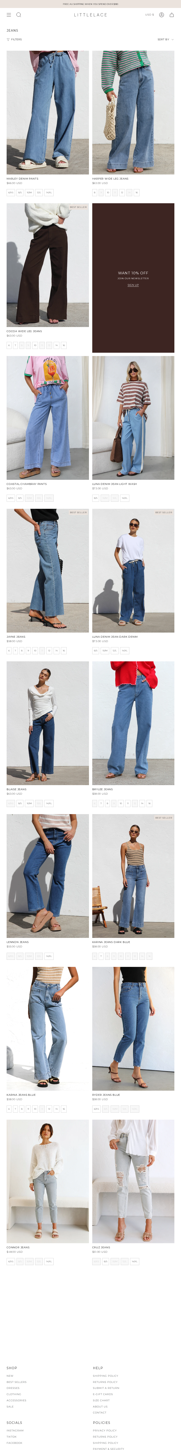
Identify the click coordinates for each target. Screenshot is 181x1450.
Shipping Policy (105, 1375)
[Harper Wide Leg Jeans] (133, 112)
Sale (10, 1406)
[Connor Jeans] (48, 1181)
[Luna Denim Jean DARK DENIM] (133, 571)
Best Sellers (17, 1382)
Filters (16, 39)
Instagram (15, 1430)
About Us (100, 1406)
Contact (99, 1412)
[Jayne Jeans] (48, 571)
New (10, 1375)
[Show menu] (8, 15)
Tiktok (12, 1436)
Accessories (16, 1400)
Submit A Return (106, 1388)
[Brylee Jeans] (133, 723)
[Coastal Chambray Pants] (48, 418)
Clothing (14, 1394)
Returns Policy (105, 1382)
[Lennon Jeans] (48, 876)
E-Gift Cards (103, 1394)
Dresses (13, 1388)
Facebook (15, 1442)
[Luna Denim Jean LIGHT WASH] (133, 418)
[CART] (172, 15)
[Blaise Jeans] (48, 723)
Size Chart (101, 1400)
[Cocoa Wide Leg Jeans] (48, 265)
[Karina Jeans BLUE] (48, 1029)
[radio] (11, 192)
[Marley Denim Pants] (48, 112)
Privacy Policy (105, 1430)
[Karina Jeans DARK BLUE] (133, 876)
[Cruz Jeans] (133, 1181)
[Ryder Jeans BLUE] (133, 1029)
